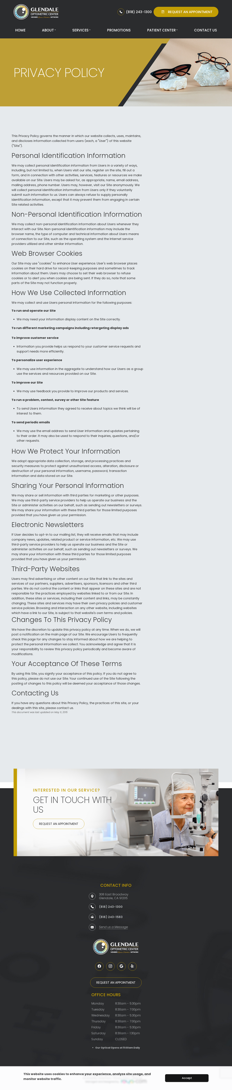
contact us (65, 708)
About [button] (48, 30)
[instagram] (110, 966)
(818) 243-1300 (111, 907)
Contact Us (205, 30)
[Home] (36, 12)
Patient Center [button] (161, 30)
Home (20, 30)
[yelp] (132, 966)
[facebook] (99, 966)
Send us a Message (113, 927)
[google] (121, 966)
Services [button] (80, 30)
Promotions (119, 30)
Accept (187, 1078)
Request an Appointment (58, 824)
